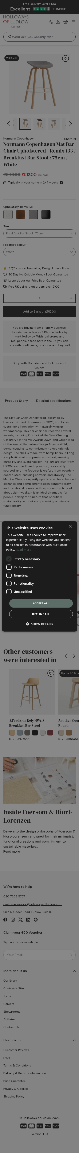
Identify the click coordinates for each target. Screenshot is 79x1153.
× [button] (70, 526)
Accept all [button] (41, 603)
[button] (39, 624)
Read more (23, 549)
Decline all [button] (41, 614)
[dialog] (39, 576)
